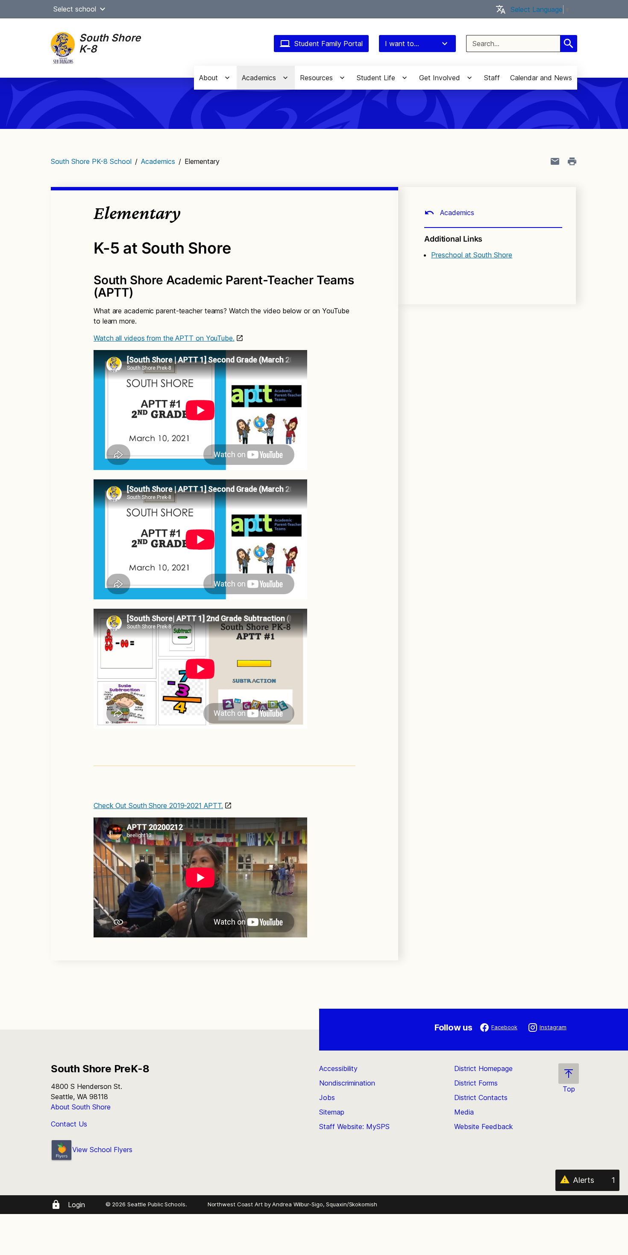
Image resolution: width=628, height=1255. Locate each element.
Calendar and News (541, 77)
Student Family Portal (328, 43)
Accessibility (338, 1068)
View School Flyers (102, 1149)
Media (464, 1112)
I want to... (402, 43)
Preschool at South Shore (471, 255)
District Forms (476, 1083)
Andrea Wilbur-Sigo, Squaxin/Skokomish (324, 1204)
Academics (158, 161)
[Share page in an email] (555, 161)
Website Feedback (483, 1126)
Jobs (327, 1097)
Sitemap (331, 1112)
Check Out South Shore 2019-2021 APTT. (158, 805)
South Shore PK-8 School (91, 161)
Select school (74, 9)
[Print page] (572, 161)
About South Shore (81, 1107)
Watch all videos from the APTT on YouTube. (164, 338)
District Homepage (483, 1068)
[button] (102, 9)
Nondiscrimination (347, 1083)
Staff (492, 77)
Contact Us (69, 1124)
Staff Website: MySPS (354, 1126)
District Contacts (481, 1097)
